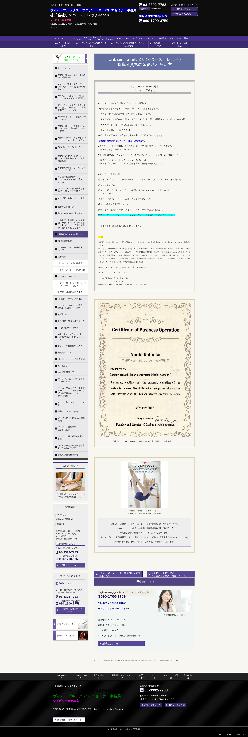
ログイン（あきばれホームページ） (233, 734)
